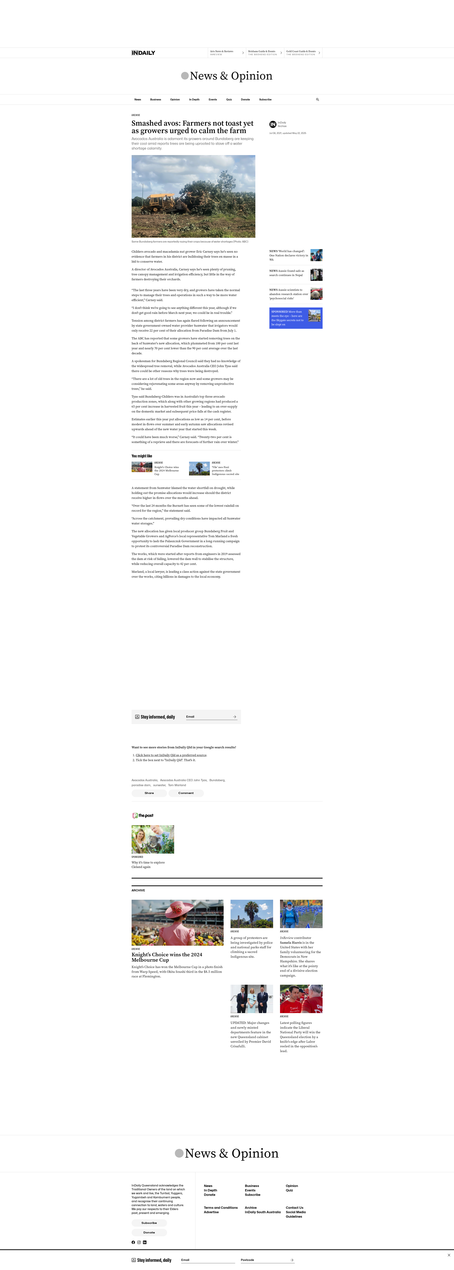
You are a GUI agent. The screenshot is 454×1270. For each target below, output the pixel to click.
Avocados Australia (144, 780)
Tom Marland (177, 785)
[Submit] (233, 717)
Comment (186, 793)
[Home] (151, 53)
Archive (251, 1207)
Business (155, 99)
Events (213, 99)
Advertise (211, 1212)
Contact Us (294, 1207)
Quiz (229, 99)
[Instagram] (139, 1242)
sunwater (159, 785)
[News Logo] (227, 76)
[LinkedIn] (144, 1242)
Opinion (175, 99)
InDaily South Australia (263, 1212)
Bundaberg (217, 780)
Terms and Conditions (221, 1207)
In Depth (194, 99)
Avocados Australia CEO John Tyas (183, 780)
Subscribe (265, 99)
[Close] (449, 1255)
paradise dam (141, 785)
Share (149, 793)
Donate (245, 99)
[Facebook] (133, 1242)
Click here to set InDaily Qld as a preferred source (171, 755)
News (137, 99)
